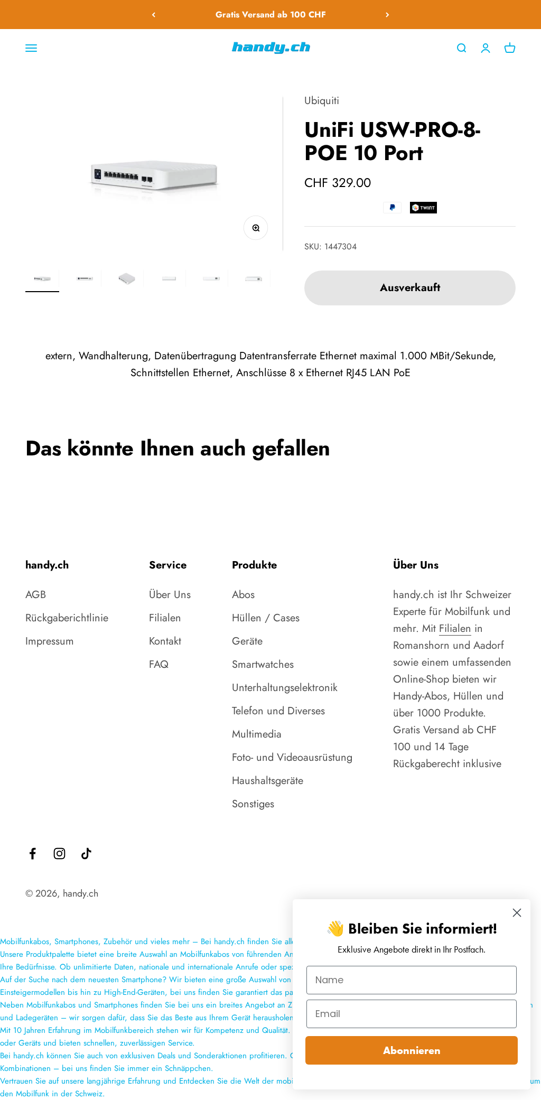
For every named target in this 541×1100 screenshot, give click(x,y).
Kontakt (165, 641)
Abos (243, 594)
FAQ (159, 664)
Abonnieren (412, 1050)
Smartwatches (263, 664)
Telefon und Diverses (278, 711)
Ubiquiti (321, 100)
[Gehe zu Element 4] (169, 280)
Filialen (165, 618)
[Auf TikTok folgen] (86, 853)
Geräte (247, 641)
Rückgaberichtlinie (66, 618)
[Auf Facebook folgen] (32, 853)
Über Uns (170, 594)
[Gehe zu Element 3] (127, 280)
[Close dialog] (517, 912)
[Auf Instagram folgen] (59, 853)
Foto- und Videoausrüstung (292, 757)
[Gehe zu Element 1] (42, 280)
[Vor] (387, 14)
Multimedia (257, 734)
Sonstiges (253, 804)
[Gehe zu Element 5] (211, 280)
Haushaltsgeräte (267, 780)
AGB (35, 594)
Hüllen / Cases (266, 618)
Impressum (49, 641)
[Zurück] (153, 14)
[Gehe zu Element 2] (84, 280)
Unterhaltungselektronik (285, 687)
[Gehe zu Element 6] (253, 280)
